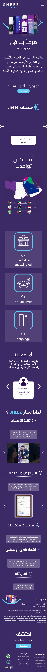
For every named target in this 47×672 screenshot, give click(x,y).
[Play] (23, 453)
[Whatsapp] (26, 663)
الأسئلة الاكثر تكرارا (39, 657)
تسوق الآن (23, 91)
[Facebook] (20, 663)
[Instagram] (23, 663)
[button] (42, 4)
